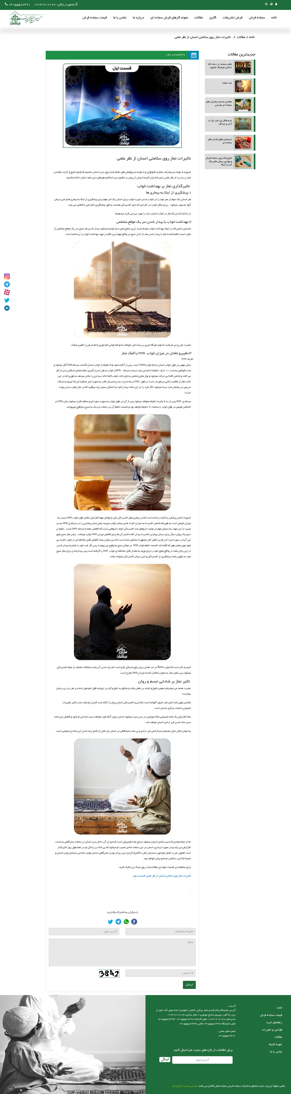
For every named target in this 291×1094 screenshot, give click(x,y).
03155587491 (19, 5)
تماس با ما (119, 18)
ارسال (189, 985)
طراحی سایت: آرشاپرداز (184, 1086)
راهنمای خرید (274, 1022)
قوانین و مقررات (272, 1030)
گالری (212, 18)
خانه (274, 18)
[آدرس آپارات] (7, 292)
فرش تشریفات (232, 18)
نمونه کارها (275, 1044)
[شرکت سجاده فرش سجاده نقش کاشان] (24, 18)
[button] (271, 4)
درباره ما (138, 18)
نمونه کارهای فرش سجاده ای (169, 18)
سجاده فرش (257, 18)
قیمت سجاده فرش (94, 18)
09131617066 (45, 5)
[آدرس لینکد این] (7, 308)
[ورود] (276, 4)
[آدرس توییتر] (7, 300)
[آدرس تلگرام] (7, 284)
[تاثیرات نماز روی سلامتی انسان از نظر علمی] (134, 922)
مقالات (198, 18)
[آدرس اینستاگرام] (7, 276)
